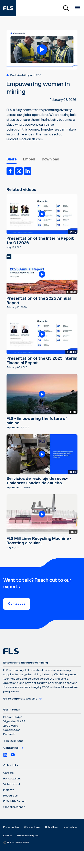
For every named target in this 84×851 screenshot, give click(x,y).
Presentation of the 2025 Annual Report (39, 301)
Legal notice (70, 827)
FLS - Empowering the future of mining (37, 421)
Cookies (7, 835)
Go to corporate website (20, 699)
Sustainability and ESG (25, 75)
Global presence (14, 807)
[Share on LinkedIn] (27, 171)
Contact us (16, 604)
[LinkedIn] (5, 755)
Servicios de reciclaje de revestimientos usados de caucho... (37, 481)
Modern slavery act (28, 835)
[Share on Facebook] (10, 171)
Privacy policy (11, 827)
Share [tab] (12, 159)
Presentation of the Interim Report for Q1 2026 (40, 241)
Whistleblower (32, 827)
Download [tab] (50, 159)
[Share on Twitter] (19, 171)
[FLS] (8, 8)
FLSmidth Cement (15, 801)
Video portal (11, 784)
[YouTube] (13, 755)
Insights (8, 790)
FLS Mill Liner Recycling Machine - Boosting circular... (39, 541)
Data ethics (51, 827)
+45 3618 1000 (13, 741)
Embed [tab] (29, 159)
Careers (8, 773)
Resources (10, 796)
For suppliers (12, 778)
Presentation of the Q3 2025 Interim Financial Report (42, 361)
